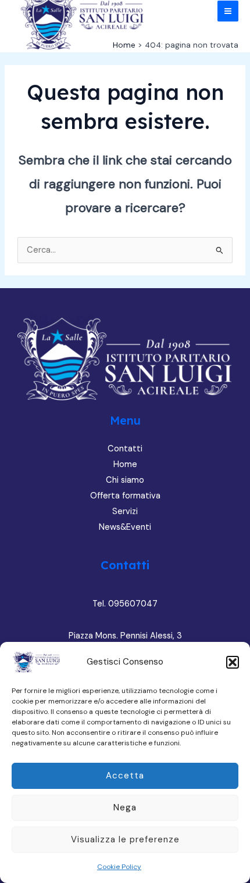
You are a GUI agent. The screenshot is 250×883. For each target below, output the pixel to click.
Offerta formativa (125, 495)
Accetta (125, 775)
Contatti (125, 448)
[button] (232, 662)
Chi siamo (125, 480)
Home (125, 464)
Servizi (125, 511)
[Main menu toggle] (227, 11)
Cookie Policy (119, 866)
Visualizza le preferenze (125, 839)
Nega (125, 807)
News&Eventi (125, 527)
